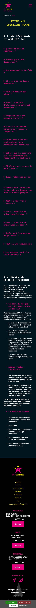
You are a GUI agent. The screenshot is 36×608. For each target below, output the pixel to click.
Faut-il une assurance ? (19, 244)
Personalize (13, 605)
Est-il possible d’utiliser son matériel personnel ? (17, 105)
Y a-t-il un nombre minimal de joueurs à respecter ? (15, 129)
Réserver (18, 524)
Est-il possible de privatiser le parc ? (15, 212)
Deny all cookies (25, 602)
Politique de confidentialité (18, 590)
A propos (18, 495)
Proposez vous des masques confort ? (14, 116)
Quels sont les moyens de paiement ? (17, 234)
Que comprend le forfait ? (18, 71)
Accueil (7, 15)
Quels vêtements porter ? (17, 178)
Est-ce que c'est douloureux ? (14, 60)
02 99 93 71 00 (18, 519)
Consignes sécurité (18, 504)
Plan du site (18, 596)
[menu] (30, 6)
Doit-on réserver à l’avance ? (15, 202)
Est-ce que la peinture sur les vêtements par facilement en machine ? (17, 155)
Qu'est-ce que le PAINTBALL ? (14, 49)
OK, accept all (12, 602)
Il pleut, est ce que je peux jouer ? (18, 167)
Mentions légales (18, 593)
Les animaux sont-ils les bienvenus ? (16, 253)
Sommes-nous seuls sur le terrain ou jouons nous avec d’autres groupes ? (18, 190)
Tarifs (18, 491)
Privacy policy (23, 605)
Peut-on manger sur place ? (15, 92)
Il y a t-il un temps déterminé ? (16, 82)
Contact (18, 498)
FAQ (18, 501)
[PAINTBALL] (8, 5)
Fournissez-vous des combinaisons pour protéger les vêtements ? (17, 142)
